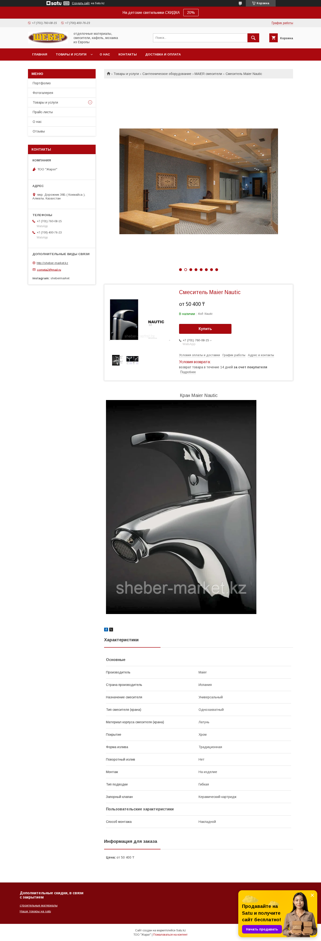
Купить (205, 329)
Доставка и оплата (163, 54)
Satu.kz (181, 930)
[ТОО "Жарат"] (48, 42)
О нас (105, 54)
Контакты (127, 54)
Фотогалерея (43, 93)
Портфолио (42, 83)
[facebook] (106, 630)
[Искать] (253, 37)
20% (191, 13)
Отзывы (39, 131)
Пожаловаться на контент (170, 934)
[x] (111, 630)
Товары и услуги (71, 54)
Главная (39, 54)
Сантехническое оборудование (166, 74)
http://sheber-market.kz (52, 263)
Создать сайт (81, 3)
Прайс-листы (43, 112)
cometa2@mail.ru (49, 269)
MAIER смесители (208, 74)
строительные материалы (39, 905)
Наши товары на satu (35, 911)
